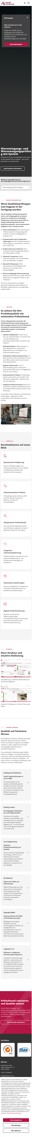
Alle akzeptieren (16, 1120)
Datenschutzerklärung (14, 1113)
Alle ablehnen (16, 1131)
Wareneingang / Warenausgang (13, 187)
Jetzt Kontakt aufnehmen (16, 1022)
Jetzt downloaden (16, 44)
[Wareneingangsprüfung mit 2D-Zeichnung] (16, 668)
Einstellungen (16, 1125)
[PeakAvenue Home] (7, 3)
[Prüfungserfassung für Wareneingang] (16, 693)
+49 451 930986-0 (6, 1072)
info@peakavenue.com (7, 1076)
